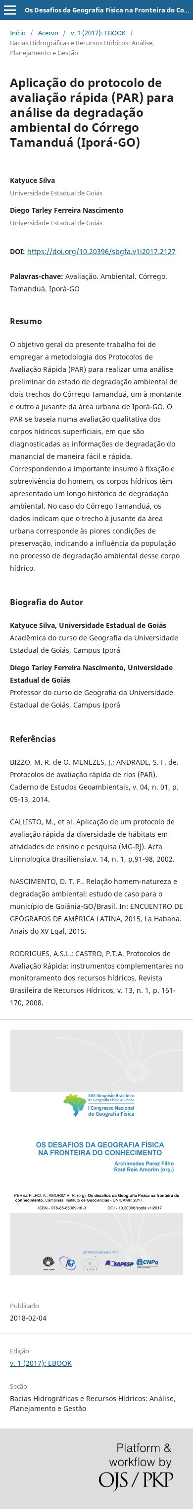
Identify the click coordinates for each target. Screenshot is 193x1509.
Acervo (48, 32)
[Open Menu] (10, 10)
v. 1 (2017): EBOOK (98, 32)
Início (18, 32)
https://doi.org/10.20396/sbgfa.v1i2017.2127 (101, 251)
